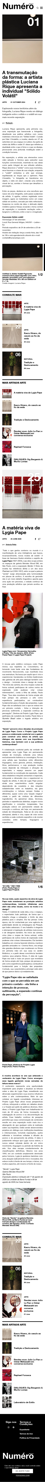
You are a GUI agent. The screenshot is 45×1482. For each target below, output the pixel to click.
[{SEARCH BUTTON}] (37, 8)
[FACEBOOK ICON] (35, 103)
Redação (9, 123)
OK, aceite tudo (23, 1471)
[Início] (18, 1456)
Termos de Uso (26, 1434)
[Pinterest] (13, 1427)
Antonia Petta (11, 544)
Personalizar (23, 1475)
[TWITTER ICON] (39, 103)
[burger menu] (41, 8)
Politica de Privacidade (30, 1438)
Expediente (24, 1429)
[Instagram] (8, 1427)
